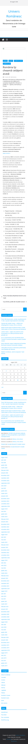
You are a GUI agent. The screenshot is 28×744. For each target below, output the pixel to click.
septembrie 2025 (5, 483)
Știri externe (4, 703)
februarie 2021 (5, 606)
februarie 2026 (5, 470)
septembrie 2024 (5, 506)
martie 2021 (4, 604)
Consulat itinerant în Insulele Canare (16, 444)
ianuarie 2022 (4, 578)
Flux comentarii (5, 717)
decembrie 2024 (5, 498)
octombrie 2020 (5, 617)
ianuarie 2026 (4, 473)
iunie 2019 (3, 658)
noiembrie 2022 (5, 552)
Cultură (3, 682)
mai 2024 (3, 511)
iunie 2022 (3, 565)
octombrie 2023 (5, 529)
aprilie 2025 (4, 491)
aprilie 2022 (4, 570)
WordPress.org (5, 720)
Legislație (3, 690)
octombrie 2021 (5, 586)
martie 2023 (4, 542)
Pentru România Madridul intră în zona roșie (14, 297)
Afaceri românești (5, 675)
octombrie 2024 (5, 503)
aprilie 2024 (4, 514)
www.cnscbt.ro (6, 153)
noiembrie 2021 (5, 583)
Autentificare (4, 712)
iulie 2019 (3, 655)
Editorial (3, 685)
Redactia (14, 77)
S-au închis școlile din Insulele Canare (14, 302)
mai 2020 (3, 629)
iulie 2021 (3, 593)
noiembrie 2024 (5, 501)
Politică (11, 60)
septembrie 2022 (5, 557)
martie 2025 (4, 493)
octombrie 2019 (5, 647)
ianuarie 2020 (4, 640)
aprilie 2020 (4, 632)
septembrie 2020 (5, 619)
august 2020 (4, 622)
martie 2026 (4, 467)
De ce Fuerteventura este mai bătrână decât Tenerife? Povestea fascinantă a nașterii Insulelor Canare (13, 339)
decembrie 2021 (5, 581)
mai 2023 (3, 539)
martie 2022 (4, 573)
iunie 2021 (3, 596)
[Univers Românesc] (3, 40)
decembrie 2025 (5, 475)
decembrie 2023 (5, 524)
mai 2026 (3, 462)
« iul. (2, 387)
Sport (2, 700)
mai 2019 (3, 660)
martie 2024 (4, 516)
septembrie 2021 (5, 588)
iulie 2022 (3, 563)
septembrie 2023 (5, 532)
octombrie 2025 (5, 480)
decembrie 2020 (5, 611)
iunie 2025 (3, 485)
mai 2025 (3, 488)
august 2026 (4, 457)
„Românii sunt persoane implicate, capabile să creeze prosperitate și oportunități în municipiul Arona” (13, 434)
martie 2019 (4, 665)
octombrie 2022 (5, 555)
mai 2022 (3, 568)
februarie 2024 (5, 519)
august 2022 (4, 560)
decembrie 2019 (5, 642)
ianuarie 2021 (4, 609)
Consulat (3, 677)
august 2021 (4, 591)
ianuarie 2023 (4, 547)
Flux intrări (3, 714)
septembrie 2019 (5, 650)
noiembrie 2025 (5, 478)
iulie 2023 (3, 537)
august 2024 (4, 509)
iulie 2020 (3, 624)
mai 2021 (3, 599)
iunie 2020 (3, 627)
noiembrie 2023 (5, 527)
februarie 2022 (5, 575)
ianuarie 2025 (4, 496)
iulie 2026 (3, 460)
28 (17, 380)
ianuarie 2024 (4, 521)
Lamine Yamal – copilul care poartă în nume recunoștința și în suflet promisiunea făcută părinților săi (12, 333)
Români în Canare (18, 60)
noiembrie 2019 (5, 645)
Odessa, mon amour (17, 439)
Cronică (5, 60)
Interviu (3, 687)
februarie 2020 (5, 637)
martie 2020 (4, 635)
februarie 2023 (5, 545)
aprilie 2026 (4, 465)
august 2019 (4, 653)
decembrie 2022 (5, 550)
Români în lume (6, 63)
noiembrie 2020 (5, 614)
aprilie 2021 (4, 601)
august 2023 (4, 534)
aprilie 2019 (4, 663)
